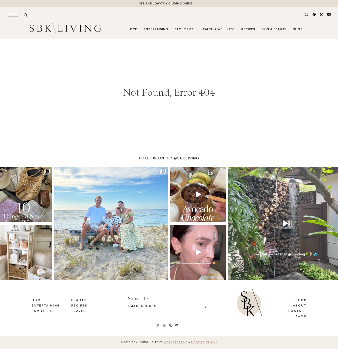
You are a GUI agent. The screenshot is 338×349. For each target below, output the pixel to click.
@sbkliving (186, 158)
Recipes (79, 305)
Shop (300, 300)
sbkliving (23, 171)
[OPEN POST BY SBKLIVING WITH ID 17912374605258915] (198, 194)
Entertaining (46, 305)
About (300, 305)
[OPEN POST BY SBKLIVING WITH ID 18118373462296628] (111, 223)
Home (37, 300)
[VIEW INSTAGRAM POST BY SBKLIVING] (47, 217)
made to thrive (204, 342)
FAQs (301, 316)
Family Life (43, 311)
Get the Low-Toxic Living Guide (165, 3)
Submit (200, 305)
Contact (297, 311)
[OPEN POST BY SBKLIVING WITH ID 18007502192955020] (198, 252)
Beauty (78, 300)
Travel (78, 311)
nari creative (175, 342)
